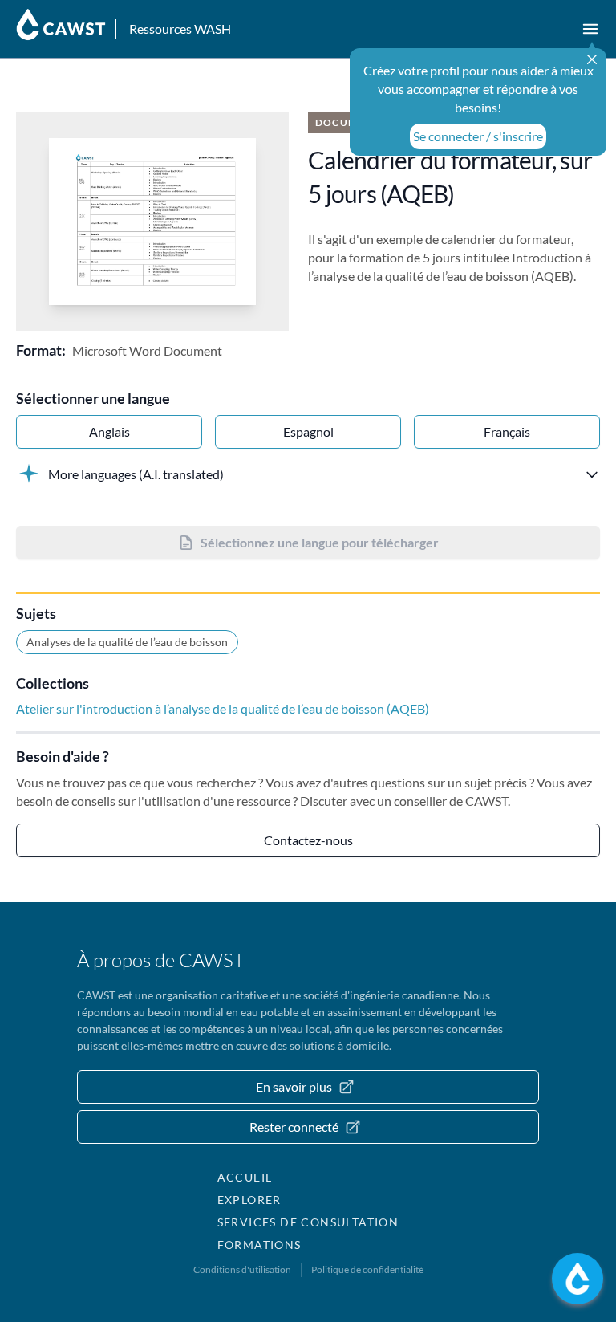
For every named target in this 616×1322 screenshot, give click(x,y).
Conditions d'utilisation (242, 1269)
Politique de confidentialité (367, 1269)
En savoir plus (294, 1086)
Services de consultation (308, 1222)
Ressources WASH (180, 28)
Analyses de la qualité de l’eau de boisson (127, 642)
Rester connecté (293, 1126)
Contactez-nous (308, 840)
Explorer (249, 1199)
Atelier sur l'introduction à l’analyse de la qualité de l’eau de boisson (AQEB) (222, 708)
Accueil (245, 1177)
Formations (259, 1244)
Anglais (109, 431)
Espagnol (308, 431)
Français (507, 431)
